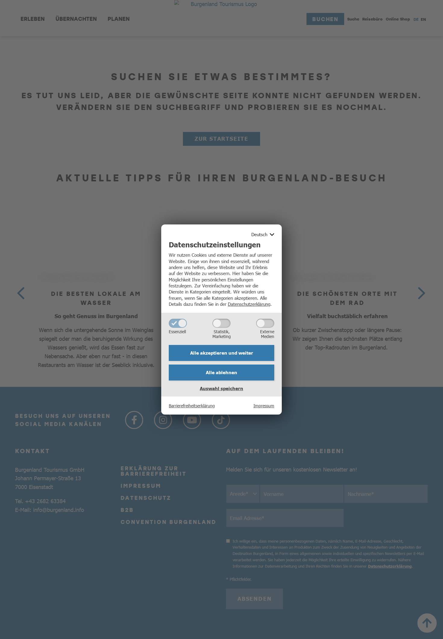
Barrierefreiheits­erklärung (192, 405)
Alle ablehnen (221, 372)
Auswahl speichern (221, 388)
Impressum (263, 405)
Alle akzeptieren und (221, 353)
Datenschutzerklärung (249, 304)
